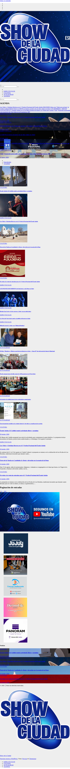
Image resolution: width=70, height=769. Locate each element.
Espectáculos (7, 162)
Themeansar (32, 759)
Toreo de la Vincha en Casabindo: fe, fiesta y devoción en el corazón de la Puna (20, 247)
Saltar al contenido (5, 1)
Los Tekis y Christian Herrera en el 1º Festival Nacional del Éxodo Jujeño (22, 117)
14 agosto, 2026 (4, 464)
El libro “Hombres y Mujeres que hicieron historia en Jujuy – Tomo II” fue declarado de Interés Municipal (27, 351)
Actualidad (7, 163)
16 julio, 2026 (4, 138)
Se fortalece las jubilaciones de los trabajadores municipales (15, 399)
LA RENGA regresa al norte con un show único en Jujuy (17, 135)
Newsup (24, 759)
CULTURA (7, 93)
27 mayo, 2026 (4, 157)
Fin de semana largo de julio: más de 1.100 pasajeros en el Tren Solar (18, 374)
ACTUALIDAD (8, 94)
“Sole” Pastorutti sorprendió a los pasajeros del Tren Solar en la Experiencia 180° (25, 154)
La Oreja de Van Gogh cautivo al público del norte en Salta (15, 318)
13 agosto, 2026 (4, 479)
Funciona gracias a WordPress (9, 759)
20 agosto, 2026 (4, 434)
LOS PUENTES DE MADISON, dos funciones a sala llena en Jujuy (17, 288)
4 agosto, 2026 (4, 129)
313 (5, 491)
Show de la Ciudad (5, 755)
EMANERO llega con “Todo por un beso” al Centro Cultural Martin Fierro (23, 126)
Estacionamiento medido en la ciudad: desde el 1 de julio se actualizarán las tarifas (21, 423)
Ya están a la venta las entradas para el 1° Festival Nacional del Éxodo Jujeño (20, 281)
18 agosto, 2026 (4, 121)
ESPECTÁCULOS (9, 91)
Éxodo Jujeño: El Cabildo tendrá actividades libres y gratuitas (16, 191)
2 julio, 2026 (3, 148)
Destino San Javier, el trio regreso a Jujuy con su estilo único (15, 311)
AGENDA (7, 96)
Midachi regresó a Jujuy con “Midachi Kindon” (12, 325)
